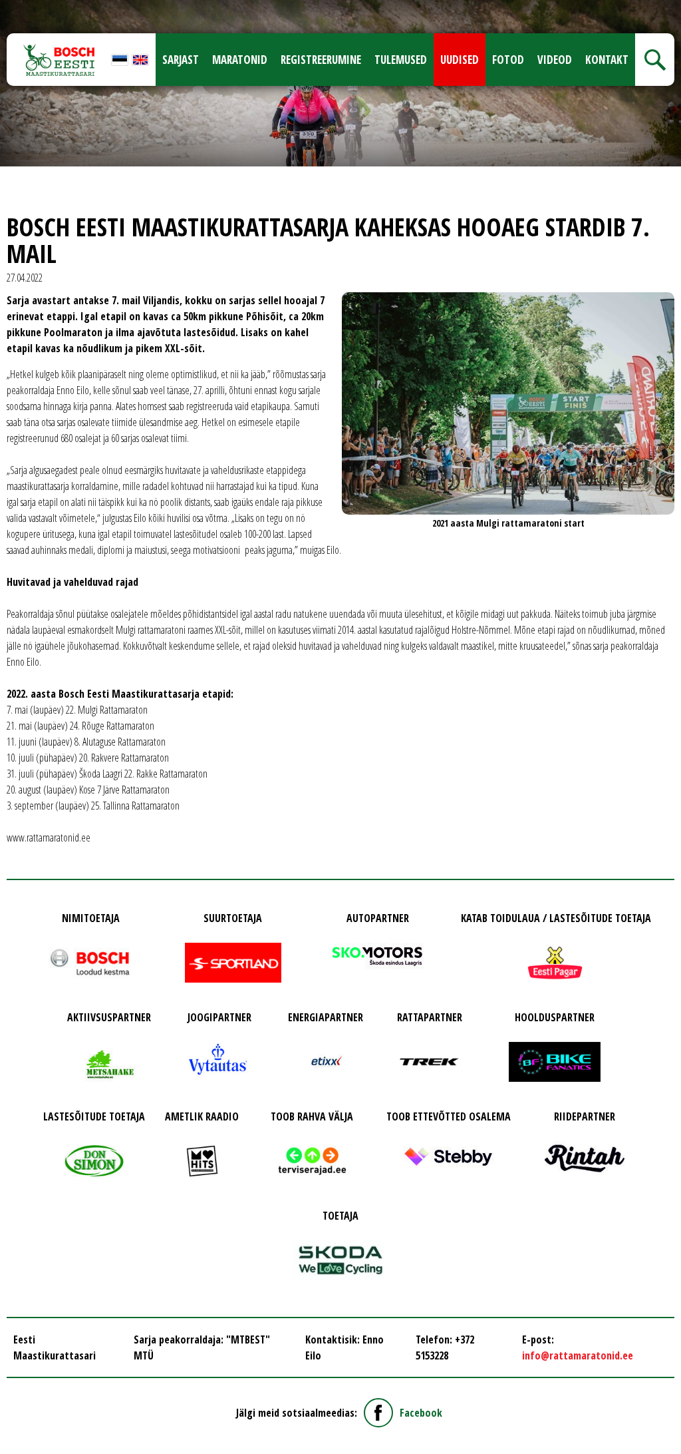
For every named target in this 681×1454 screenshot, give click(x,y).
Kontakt (606, 59)
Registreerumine (321, 59)
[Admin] (4, 8)
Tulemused (400, 59)
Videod (554, 59)
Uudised (459, 59)
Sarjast (180, 59)
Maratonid (239, 59)
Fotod (508, 59)
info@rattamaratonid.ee (577, 1355)
